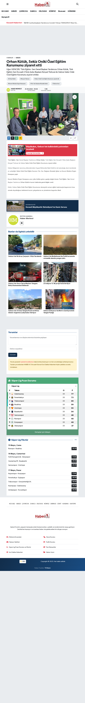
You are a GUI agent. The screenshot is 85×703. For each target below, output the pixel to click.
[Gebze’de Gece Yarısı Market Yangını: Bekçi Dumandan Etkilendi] (25, 272)
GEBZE (14, 11)
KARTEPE (73, 503)
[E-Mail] (21, 223)
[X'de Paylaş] (12, 138)
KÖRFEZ (52, 11)
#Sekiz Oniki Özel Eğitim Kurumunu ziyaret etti (46, 79)
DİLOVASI (43, 11)
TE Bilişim (48, 568)
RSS (23, 561)
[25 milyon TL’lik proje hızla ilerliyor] (60, 272)
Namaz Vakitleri (14, 542)
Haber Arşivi (50, 552)
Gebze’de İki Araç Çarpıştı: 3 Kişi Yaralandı (24, 256)
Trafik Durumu (50, 542)
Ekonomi (61, 11)
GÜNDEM (71, 11)
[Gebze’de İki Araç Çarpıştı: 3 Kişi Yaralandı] (25, 245)
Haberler (10, 58)
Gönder (13, 355)
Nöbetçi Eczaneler (15, 537)
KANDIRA (66, 503)
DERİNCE (53, 503)
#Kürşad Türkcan (24, 79)
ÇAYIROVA (23, 11)
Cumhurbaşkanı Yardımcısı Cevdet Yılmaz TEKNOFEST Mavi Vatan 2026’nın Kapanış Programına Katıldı (51, 23)
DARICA (33, 11)
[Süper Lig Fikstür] (76, 440)
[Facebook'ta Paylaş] (8, 138)
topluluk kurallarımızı (27, 362)
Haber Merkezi (26, 218)
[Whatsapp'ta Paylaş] (16, 138)
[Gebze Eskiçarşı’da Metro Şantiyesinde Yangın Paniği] (60, 299)
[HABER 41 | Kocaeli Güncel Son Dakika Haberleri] (42, 4)
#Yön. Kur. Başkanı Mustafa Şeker (39, 83)
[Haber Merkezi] (13, 220)
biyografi (5, 17)
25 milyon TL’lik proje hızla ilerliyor (56, 283)
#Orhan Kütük (11, 79)
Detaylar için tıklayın (42, 432)
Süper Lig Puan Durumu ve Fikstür (20, 547)
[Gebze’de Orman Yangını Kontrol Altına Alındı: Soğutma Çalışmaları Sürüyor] (25, 299)
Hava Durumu (50, 537)
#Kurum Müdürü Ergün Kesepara (16, 83)
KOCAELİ (5, 11)
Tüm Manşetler (51, 547)
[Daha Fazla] (20, 138)
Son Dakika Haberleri (16, 552)
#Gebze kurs (56, 83)
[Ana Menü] (7, 4)
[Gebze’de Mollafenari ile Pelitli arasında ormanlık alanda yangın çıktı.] (60, 245)
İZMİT (59, 503)
